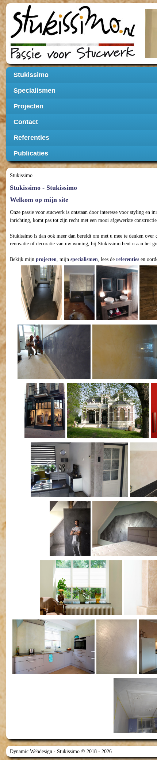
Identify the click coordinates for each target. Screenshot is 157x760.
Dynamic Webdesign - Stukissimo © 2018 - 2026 (61, 751)
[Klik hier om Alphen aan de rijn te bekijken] (79, 318)
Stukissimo (21, 175)
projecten (46, 259)
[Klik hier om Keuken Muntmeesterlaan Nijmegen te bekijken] (53, 672)
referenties (127, 259)
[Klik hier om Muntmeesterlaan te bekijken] (81, 613)
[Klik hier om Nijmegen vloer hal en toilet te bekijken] (41, 318)
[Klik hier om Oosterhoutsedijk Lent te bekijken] (108, 436)
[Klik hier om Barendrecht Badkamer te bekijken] (70, 554)
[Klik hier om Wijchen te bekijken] (79, 495)
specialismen (84, 259)
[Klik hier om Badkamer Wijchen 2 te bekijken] (117, 318)
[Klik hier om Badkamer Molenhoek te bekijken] (117, 672)
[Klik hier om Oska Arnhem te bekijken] (45, 436)
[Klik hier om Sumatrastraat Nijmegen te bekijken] (54, 377)
